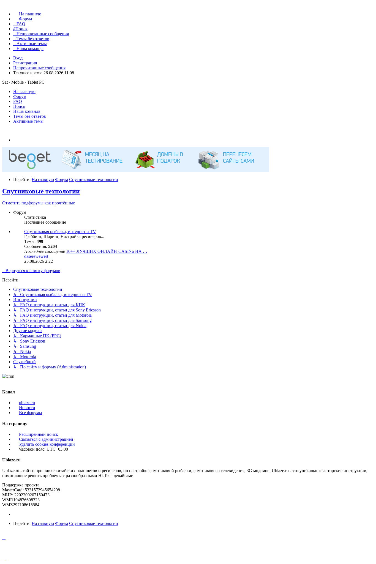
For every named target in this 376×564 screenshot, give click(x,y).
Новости (27, 407)
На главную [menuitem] (24, 91)
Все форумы (30, 412)
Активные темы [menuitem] (28, 121)
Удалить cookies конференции (47, 444)
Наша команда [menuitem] (26, 111)
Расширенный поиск (38, 434)
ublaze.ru (27, 402)
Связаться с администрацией (46, 439)
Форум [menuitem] (19, 96)
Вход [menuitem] (18, 58)
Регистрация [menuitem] (25, 63)
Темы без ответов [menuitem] (29, 116)
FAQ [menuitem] (17, 101)
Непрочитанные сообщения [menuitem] (39, 67)
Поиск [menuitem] (19, 106)
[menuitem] (27, 14)
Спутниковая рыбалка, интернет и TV (60, 231)
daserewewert (36, 256)
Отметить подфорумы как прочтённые (38, 203)
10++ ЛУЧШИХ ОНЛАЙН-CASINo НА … (106, 251)
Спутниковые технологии (41, 191)
